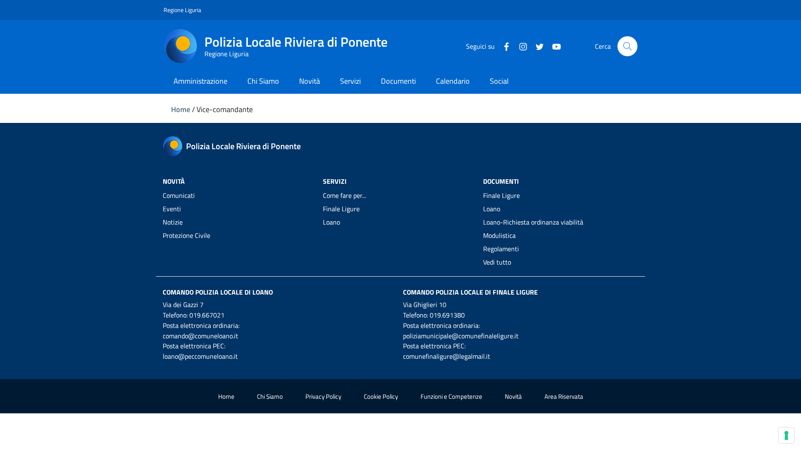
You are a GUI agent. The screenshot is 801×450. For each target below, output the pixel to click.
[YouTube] (553, 46)
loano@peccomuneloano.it (200, 356)
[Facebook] (503, 46)
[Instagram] (519, 46)
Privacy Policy (323, 396)
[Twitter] (536, 46)
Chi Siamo (270, 396)
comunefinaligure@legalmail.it (446, 356)
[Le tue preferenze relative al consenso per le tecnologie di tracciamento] (786, 435)
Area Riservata (563, 396)
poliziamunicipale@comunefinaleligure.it (461, 336)
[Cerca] (627, 46)
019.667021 (206, 315)
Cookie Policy (381, 396)
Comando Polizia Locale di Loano (218, 292)
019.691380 (447, 315)
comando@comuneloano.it (200, 336)
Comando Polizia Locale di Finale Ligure (470, 292)
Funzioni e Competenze (451, 396)
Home (180, 109)
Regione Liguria (182, 9)
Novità (513, 396)
